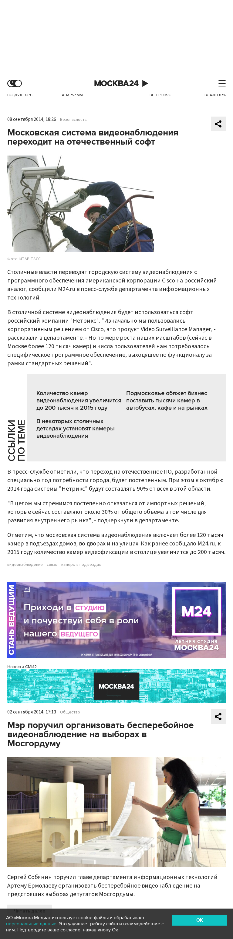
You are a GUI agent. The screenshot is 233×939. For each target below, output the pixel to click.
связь (52, 564)
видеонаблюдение (25, 564)
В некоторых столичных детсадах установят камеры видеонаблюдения (75, 429)
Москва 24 (116, 83)
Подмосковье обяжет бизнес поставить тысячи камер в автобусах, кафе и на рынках (167, 401)
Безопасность (73, 120)
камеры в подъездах (81, 564)
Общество (70, 712)
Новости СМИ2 (22, 666)
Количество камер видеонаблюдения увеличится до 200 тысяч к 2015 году (78, 401)
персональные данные (31, 924)
